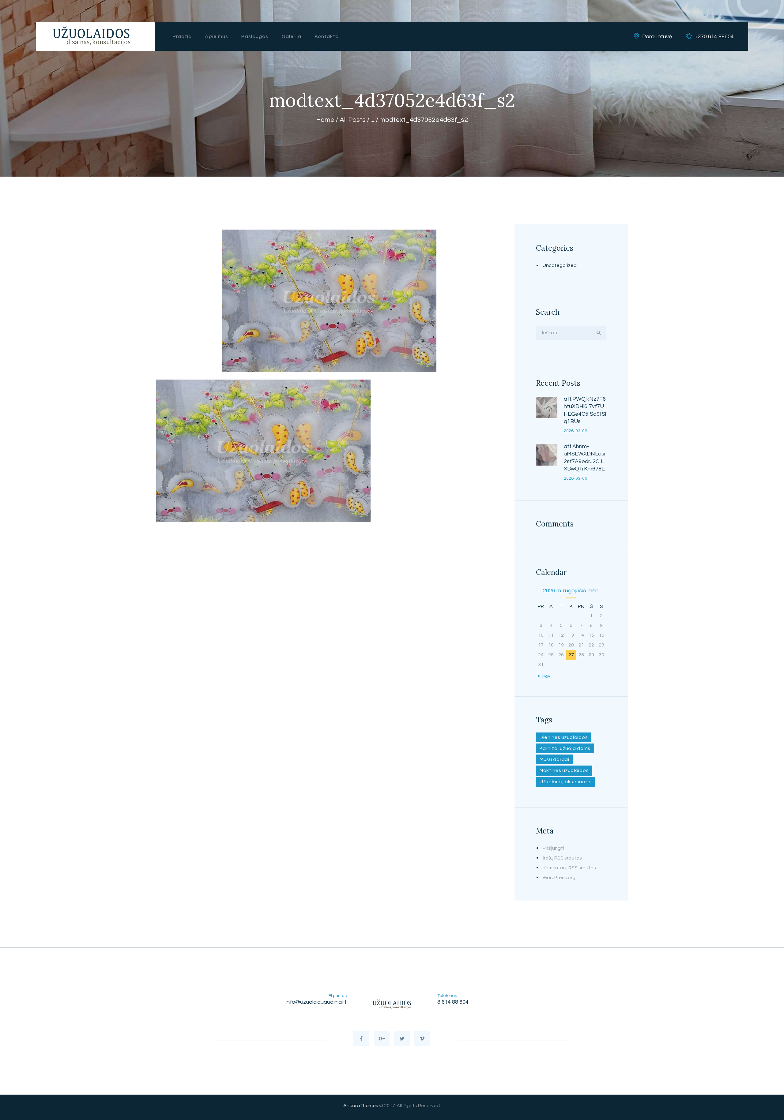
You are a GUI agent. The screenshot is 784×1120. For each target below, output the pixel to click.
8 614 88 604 (453, 1002)
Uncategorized (560, 265)
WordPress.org (559, 877)
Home (325, 119)
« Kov (544, 676)
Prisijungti (553, 848)
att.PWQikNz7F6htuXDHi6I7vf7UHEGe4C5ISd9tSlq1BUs (585, 410)
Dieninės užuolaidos (564, 737)
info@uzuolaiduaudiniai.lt (316, 1002)
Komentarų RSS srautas (569, 867)
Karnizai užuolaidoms (565, 748)
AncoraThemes (360, 1105)
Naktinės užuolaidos (564, 770)
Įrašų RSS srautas (562, 858)
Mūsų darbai (554, 759)
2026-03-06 (575, 431)
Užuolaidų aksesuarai (566, 781)
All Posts (353, 119)
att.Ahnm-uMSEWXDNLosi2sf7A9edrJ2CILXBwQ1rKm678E (584, 458)
